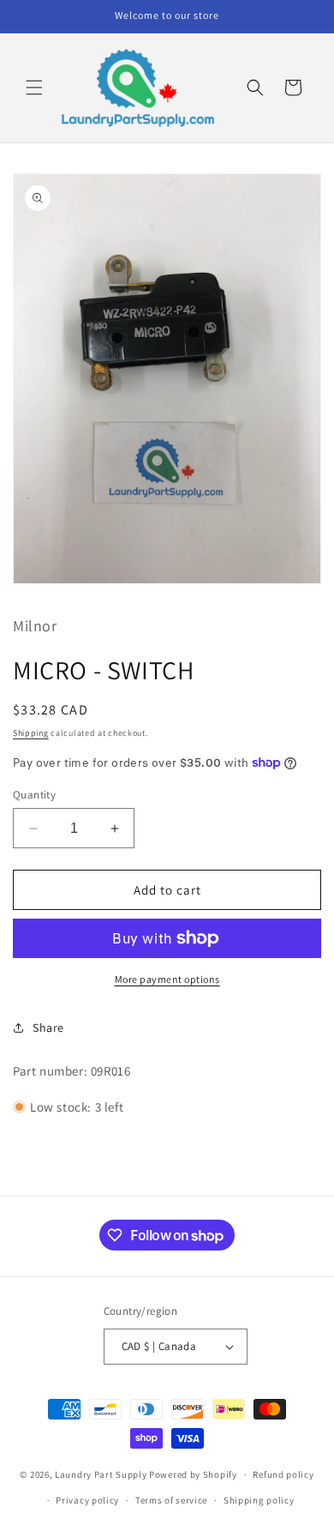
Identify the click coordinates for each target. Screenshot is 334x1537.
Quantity (34, 794)
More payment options (167, 979)
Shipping (31, 732)
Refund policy (283, 1474)
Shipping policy (259, 1500)
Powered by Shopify (193, 1474)
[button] (34, 87)
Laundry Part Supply (102, 1474)
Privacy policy (87, 1500)
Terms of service (171, 1500)
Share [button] (48, 1027)
